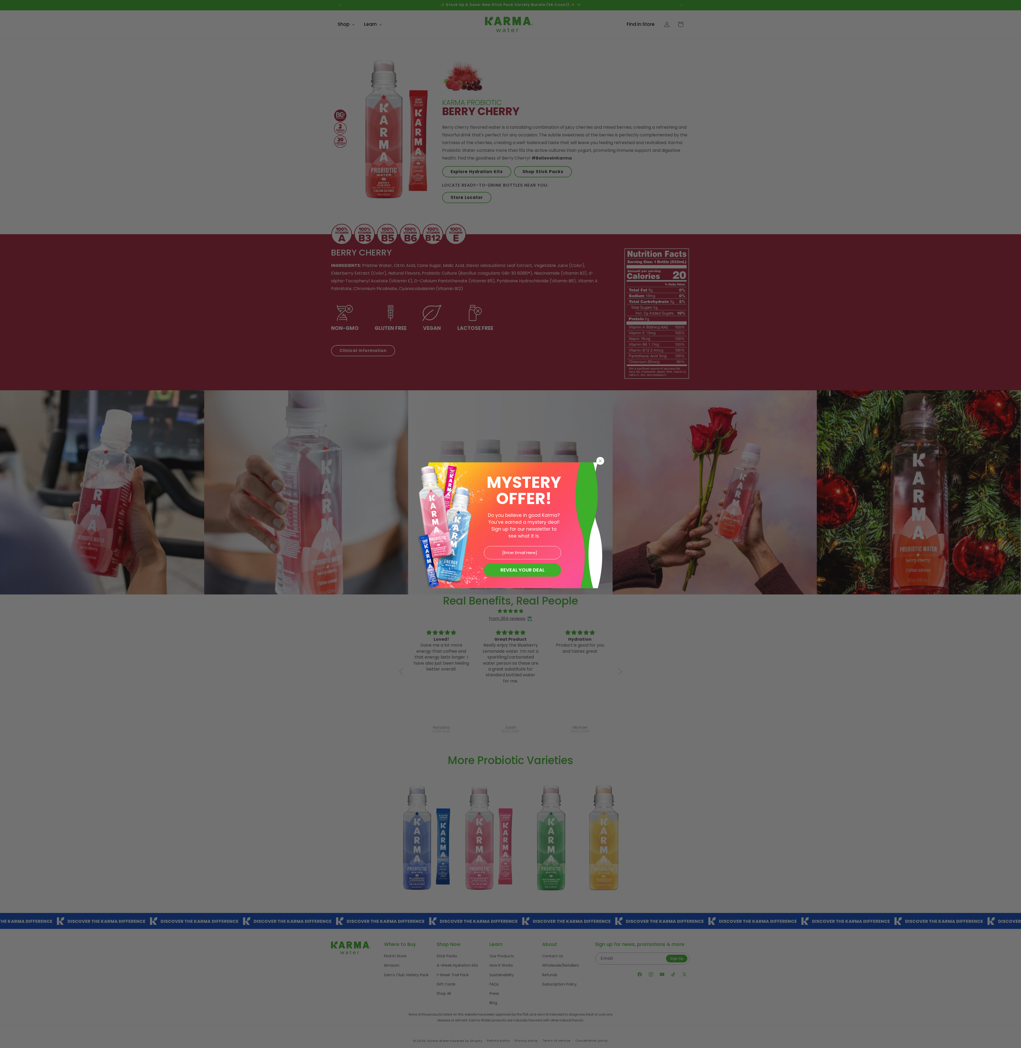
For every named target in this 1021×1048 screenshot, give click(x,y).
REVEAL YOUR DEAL (522, 570)
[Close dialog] (600, 461)
